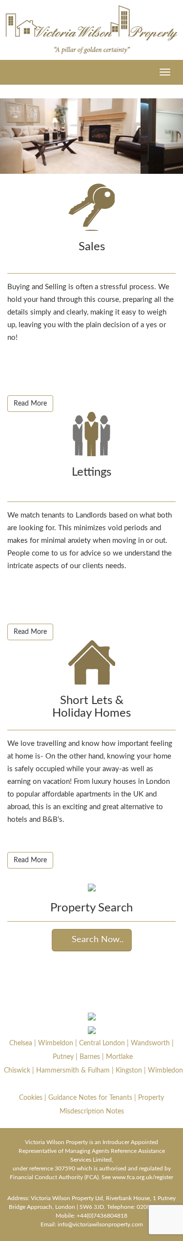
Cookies (30, 1097)
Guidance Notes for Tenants (90, 1097)
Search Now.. (95, 939)
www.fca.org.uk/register (142, 1177)
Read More (30, 403)
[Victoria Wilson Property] (91, 29)
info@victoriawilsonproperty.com (100, 1224)
